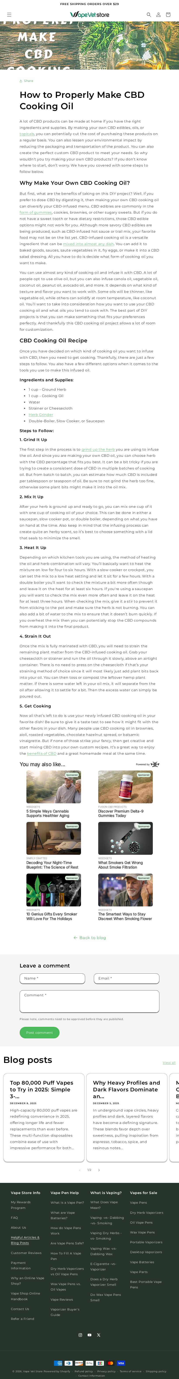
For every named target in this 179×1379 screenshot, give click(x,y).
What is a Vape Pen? (67, 1203)
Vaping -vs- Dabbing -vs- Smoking (107, 1220)
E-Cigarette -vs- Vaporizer (103, 1266)
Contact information (91, 1375)
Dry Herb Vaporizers (146, 1213)
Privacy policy (106, 1371)
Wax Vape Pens (142, 1232)
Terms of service (130, 1371)
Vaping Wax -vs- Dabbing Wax (103, 1251)
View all (169, 1063)
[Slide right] (99, 1170)
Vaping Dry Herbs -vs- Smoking (106, 1235)
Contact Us (20, 1309)
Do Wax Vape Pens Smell (105, 1297)
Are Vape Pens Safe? (67, 1243)
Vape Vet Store (33, 1371)
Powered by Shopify (57, 1371)
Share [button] (28, 81)
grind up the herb (98, 449)
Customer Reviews (26, 1253)
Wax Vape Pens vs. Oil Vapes (66, 1286)
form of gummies (36, 212)
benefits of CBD (41, 753)
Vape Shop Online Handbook (25, 1296)
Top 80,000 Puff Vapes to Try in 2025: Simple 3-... (41, 1089)
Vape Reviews (62, 1300)
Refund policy (84, 1371)
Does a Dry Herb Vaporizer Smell (104, 1282)
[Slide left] (80, 1170)
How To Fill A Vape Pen (66, 1256)
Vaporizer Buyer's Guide (65, 1312)
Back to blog (92, 937)
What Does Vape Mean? (104, 1205)
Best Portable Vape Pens (146, 1284)
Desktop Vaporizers (146, 1252)
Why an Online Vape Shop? (27, 1281)
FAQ (14, 1218)
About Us (18, 1227)
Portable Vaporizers (146, 1242)
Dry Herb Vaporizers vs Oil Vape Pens (67, 1271)
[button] (9, 14)
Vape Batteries (142, 1262)
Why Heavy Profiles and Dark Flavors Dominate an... (126, 1089)
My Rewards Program (21, 1205)
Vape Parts (139, 1272)
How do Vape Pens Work (66, 1230)
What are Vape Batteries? (63, 1215)
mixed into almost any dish (88, 244)
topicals (27, 134)
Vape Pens (138, 1203)
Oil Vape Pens (141, 1222)
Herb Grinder (41, 415)
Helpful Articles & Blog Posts (25, 1240)
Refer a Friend (22, 1319)
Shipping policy (156, 1371)
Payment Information (21, 1265)
